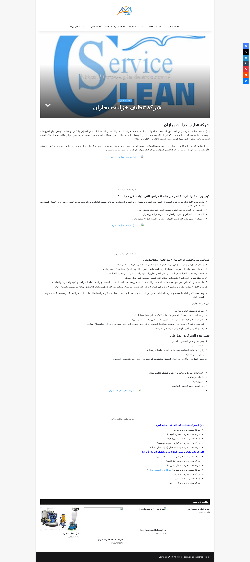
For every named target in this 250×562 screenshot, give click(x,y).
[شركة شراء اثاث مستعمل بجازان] (146, 517)
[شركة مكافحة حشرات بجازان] (103, 522)
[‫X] (246, 52)
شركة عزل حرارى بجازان (199, 509)
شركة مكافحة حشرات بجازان (110, 539)
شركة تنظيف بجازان (70, 533)
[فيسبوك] (246, 46)
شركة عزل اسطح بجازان (160, 469)
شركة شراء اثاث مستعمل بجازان (152, 530)
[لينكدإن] (246, 58)
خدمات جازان (125, 100)
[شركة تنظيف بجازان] (59, 519)
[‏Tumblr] (246, 63)
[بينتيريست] (246, 69)
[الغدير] (125, 11)
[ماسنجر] (246, 81)
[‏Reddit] (246, 75)
